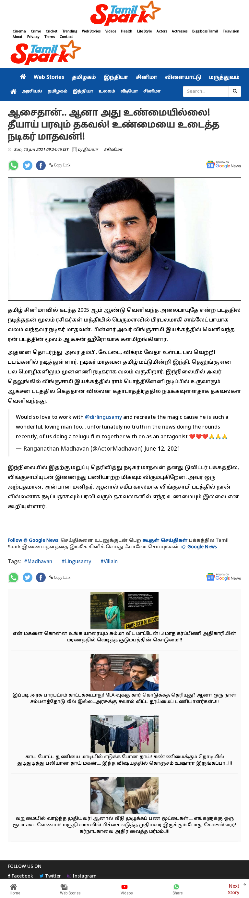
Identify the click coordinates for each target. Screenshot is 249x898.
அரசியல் (32, 91)
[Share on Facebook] (41, 165)
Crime (36, 31)
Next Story (233, 890)
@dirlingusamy (103, 417)
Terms (49, 36)
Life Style (144, 31)
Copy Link (61, 165)
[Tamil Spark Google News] (223, 165)
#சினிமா (113, 150)
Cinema (19, 31)
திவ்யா (90, 150)
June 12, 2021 (162, 449)
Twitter (52, 876)
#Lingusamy (75, 561)
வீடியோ (129, 91)
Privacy (33, 36)
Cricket (51, 31)
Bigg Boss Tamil (205, 31)
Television (231, 31)
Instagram (84, 876)
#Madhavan (38, 561)
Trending (69, 31)
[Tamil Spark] (124, 14)
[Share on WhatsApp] (13, 165)
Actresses (179, 31)
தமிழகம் (84, 77)
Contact (66, 36)
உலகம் (107, 91)
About (17, 36)
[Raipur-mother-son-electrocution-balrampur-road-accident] (124, 734)
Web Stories (91, 31)
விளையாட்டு (183, 77)
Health (126, 31)
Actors (162, 31)
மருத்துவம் (224, 77)
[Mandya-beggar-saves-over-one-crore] (124, 796)
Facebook (21, 876)
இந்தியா (116, 77)
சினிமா (146, 77)
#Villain (108, 561)
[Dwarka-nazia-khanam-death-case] (124, 611)
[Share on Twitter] (27, 165)
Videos (110, 31)
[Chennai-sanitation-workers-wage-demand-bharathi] (124, 673)
